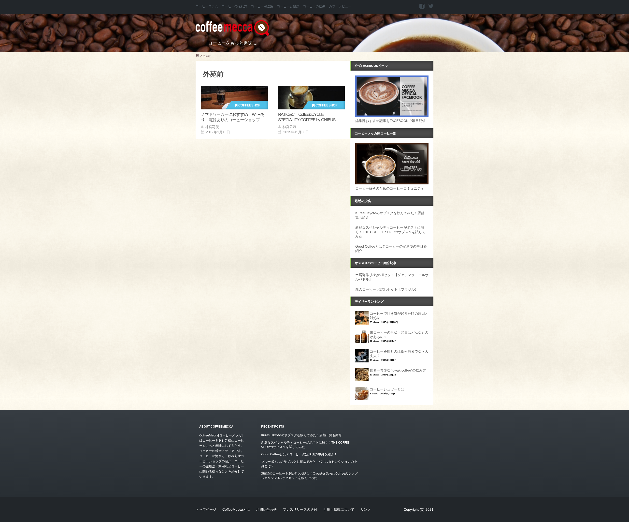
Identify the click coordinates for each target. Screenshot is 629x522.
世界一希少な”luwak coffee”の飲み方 (398, 370)
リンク (365, 509)
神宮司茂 (212, 127)
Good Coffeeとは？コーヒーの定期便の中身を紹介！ (299, 454)
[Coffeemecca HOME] (197, 55)
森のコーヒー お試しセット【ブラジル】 (386, 289)
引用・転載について (338, 509)
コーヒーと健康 (288, 6)
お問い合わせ (266, 509)
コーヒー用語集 (262, 6)
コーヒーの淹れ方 (234, 6)
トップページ (206, 509)
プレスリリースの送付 (300, 509)
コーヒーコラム (207, 6)
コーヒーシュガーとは (387, 389)
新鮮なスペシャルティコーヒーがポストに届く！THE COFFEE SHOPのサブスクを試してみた (390, 231)
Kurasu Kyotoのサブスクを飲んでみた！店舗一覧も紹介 (301, 435)
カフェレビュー (340, 6)
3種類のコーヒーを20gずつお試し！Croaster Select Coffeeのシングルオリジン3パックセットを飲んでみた (309, 475)
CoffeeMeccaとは (236, 509)
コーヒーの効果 (314, 6)
